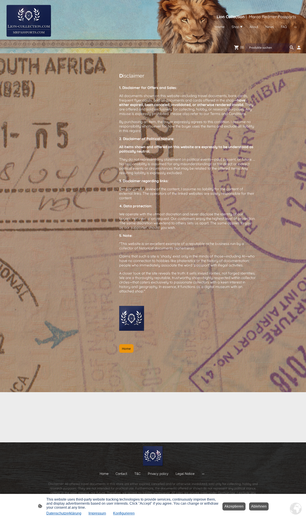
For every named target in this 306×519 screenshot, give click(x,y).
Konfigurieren (124, 513)
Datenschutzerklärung (63, 513)
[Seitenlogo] (28, 21)
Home (126, 348)
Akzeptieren (234, 506)
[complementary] (296, 509)
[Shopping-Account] (299, 47)
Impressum (97, 513)
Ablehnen (259, 506)
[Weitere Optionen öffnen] (295, 27)
